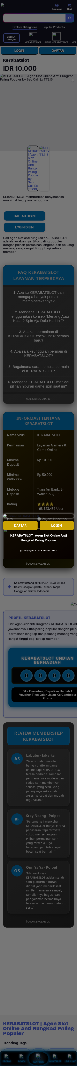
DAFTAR (20, 525)
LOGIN (56, 525)
